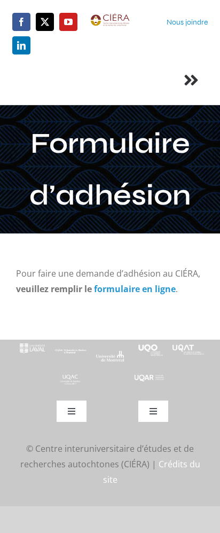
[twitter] (45, 22)
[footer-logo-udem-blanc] (109, 354)
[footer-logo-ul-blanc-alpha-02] (32, 344)
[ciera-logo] (109, 17)
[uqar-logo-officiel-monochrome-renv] (149, 378)
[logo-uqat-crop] (188, 344)
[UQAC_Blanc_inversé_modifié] (71, 377)
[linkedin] (21, 45)
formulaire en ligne (135, 289)
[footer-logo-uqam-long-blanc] (71, 349)
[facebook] (21, 22)
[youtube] (68, 22)
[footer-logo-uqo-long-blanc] (149, 344)
